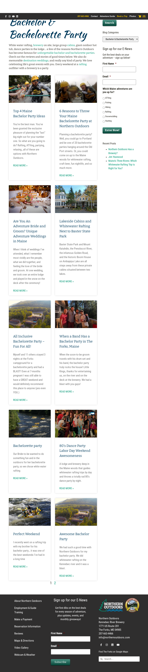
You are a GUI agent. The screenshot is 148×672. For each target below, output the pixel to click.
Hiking (107, 107)
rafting (83, 64)
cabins (71, 45)
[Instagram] (9, 16)
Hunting (108, 121)
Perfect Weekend (26, 534)
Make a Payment (23, 619)
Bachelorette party (27, 446)
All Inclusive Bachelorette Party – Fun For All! (29, 341)
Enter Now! (112, 130)
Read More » (20, 165)
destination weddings (35, 60)
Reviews (18, 633)
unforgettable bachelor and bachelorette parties (65, 52)
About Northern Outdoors (28, 601)
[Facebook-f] (5, 16)
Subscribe (60, 662)
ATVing (108, 98)
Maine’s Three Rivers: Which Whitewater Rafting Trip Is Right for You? (122, 164)
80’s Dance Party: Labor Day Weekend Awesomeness (74, 451)
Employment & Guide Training (25, 610)
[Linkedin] (17, 16)
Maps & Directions (24, 640)
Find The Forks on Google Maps (113, 651)
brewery (38, 45)
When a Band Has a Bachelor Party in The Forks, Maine (76, 341)
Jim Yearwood (115, 157)
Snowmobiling (111, 116)
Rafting (108, 111)
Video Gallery (21, 647)
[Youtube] (13, 16)
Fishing (108, 102)
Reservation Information (27, 626)
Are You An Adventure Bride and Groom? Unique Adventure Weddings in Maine (29, 231)
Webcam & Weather (24, 654)
